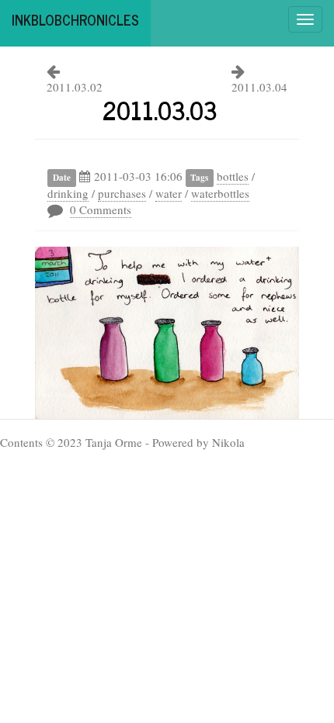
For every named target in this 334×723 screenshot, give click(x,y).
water (168, 193)
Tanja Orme (113, 442)
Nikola (228, 442)
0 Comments (100, 209)
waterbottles (220, 193)
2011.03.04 (259, 87)
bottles (233, 176)
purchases (122, 193)
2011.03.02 (75, 87)
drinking (68, 193)
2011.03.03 (160, 109)
